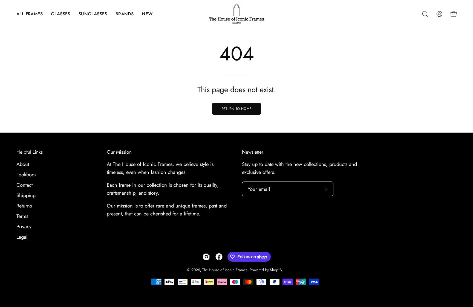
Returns (24, 205)
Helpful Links (29, 152)
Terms (22, 216)
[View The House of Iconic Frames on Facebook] (219, 257)
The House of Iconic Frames (224, 270)
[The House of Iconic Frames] (236, 14)
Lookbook (26, 174)
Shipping (26, 195)
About (22, 164)
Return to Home (236, 108)
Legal (21, 237)
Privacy (23, 226)
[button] (29, 14)
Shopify (276, 270)
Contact (24, 185)
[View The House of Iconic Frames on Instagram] (206, 257)
